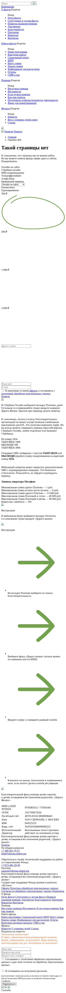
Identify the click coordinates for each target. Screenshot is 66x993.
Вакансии (13, 35)
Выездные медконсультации (16, 922)
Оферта (5, 888)
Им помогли (14, 91)
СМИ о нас (14, 74)
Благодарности (16, 29)
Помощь (6, 80)
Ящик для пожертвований (22, 103)
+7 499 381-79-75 (10, 850)
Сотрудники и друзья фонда (23, 20)
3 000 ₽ (5, 308)
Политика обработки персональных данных (34, 888)
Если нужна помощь (19, 94)
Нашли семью (15, 66)
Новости (12, 116)
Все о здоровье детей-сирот (23, 119)
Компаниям (7, 6)
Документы (14, 26)
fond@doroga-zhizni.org (13, 853)
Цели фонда (14, 17)
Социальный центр (18, 57)
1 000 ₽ (5, 269)
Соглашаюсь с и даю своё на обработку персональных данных (32, 962)
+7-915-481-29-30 (10, 865)
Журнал (5, 108)
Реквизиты (58, 891)
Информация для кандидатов (24, 69)
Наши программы (17, 51)
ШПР (11, 60)
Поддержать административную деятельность (33, 100)
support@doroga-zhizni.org (15, 871)
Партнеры (13, 32)
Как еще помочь (16, 97)
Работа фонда (9, 43)
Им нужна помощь (18, 88)
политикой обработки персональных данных (25, 393)
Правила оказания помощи (22, 23)
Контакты (13, 38)
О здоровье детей (20, 928)
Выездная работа (17, 54)
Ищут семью (14, 63)
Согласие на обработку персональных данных (26, 891)
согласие (27, 962)
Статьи (11, 122)
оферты (33, 390)
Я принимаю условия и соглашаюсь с (28, 392)
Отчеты (12, 72)
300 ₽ (4, 193)
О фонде (6, 9)
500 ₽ (4, 231)
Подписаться (9, 984)
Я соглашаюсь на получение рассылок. (31, 976)
